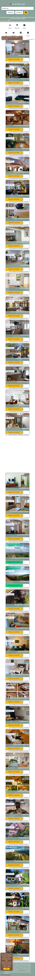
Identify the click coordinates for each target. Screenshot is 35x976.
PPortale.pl (8, 974)
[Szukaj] (26, 12)
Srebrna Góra (9, 45)
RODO (9, 966)
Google (9, 955)
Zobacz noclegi (13, 59)
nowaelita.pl (17, 4)
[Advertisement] (17, 455)
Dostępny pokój (13, 562)
